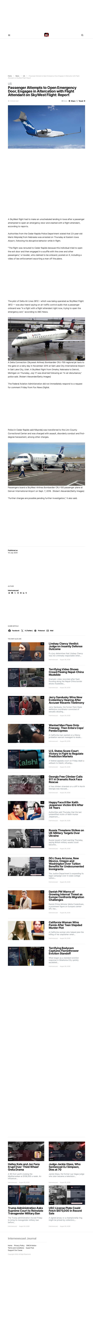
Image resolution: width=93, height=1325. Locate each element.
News (17, 76)
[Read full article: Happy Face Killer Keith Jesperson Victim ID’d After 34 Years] (46, 812)
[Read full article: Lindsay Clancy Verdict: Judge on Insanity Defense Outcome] (46, 652)
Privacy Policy (19, 1245)
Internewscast (13, 590)
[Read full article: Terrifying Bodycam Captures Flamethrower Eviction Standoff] (46, 958)
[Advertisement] (46, 16)
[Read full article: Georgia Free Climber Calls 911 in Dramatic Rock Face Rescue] (46, 785)
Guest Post (30, 1248)
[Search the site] (82, 35)
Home (10, 76)
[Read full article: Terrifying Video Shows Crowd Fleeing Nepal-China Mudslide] (46, 679)
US (24, 76)
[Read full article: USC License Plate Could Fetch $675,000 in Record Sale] (67, 1206)
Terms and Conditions (16, 1248)
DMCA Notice (31, 1245)
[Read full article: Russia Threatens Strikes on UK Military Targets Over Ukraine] (46, 840)
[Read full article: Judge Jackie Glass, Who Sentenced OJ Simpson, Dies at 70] (67, 1163)
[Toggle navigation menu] (9, 35)
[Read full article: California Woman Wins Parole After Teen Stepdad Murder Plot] (46, 931)
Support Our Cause (15, 1250)
